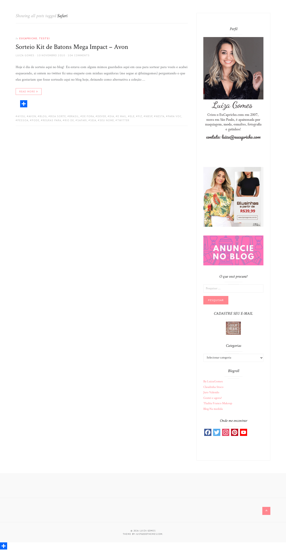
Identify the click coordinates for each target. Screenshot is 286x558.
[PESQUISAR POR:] (233, 288)
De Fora (88, 116)
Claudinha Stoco (213, 387)
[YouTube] (243, 432)
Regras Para (52, 120)
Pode (35, 120)
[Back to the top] (266, 511)
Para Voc (174, 116)
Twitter (123, 120)
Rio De (69, 120)
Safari (82, 120)
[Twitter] (216, 432)
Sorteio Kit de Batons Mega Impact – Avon (72, 47)
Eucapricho (28, 38)
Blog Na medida (213, 409)
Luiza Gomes (25, 55)
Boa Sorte (58, 116)
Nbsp (148, 116)
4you (21, 116)
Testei (44, 38)
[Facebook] (207, 432)
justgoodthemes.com (149, 534)
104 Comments (79, 55)
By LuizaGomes (213, 381)
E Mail (122, 116)
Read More (27, 91)
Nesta (160, 116)
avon (32, 116)
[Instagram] (225, 432)
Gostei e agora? (212, 398)
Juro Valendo (211, 392)
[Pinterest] (234, 432)
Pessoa (22, 120)
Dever (101, 116)
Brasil (74, 116)
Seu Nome (107, 120)
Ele (132, 116)
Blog (43, 116)
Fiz (140, 116)
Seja (93, 120)
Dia (111, 116)
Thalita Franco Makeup (217, 403)
